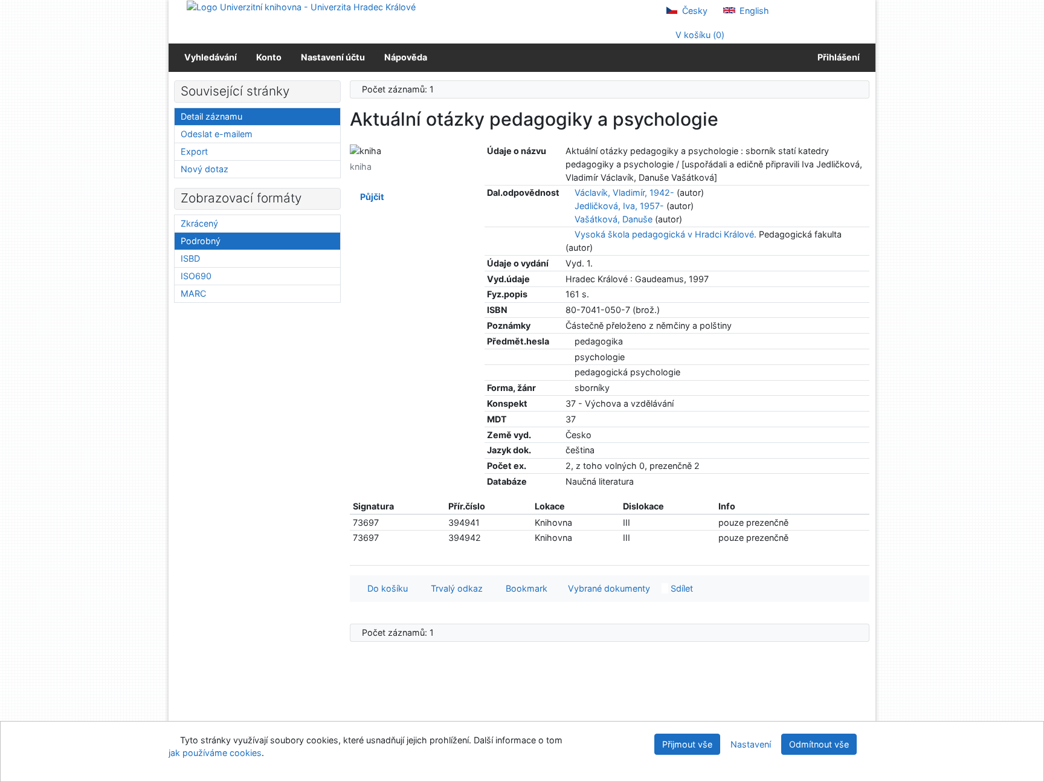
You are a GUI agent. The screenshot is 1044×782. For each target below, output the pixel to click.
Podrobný (201, 241)
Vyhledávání (210, 57)
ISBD (190, 258)
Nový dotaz (204, 169)
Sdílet (680, 588)
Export (194, 151)
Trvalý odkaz (454, 588)
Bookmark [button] (524, 588)
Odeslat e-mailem (217, 134)
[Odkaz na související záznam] (569, 192)
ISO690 (196, 276)
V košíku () (698, 35)
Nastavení (750, 744)
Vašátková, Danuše (613, 219)
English (753, 10)
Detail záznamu (211, 116)
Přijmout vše (687, 744)
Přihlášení (837, 57)
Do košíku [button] (385, 588)
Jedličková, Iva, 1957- (619, 206)
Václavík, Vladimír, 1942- (624, 192)
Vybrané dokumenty (608, 588)
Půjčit (370, 197)
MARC (193, 293)
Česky (693, 10)
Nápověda (405, 57)
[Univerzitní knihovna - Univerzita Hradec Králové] (301, 6)
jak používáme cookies (215, 753)
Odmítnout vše (819, 744)
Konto (269, 57)
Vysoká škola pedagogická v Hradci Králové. (665, 234)
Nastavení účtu (333, 57)
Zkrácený (199, 223)
